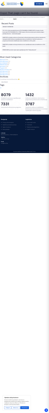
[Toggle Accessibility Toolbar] (46, 410)
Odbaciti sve (15, 407)
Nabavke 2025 (3, 64)
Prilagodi (8, 407)
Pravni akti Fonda (31, 122)
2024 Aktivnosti (4, 61)
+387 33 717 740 (5, 139)
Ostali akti (29, 124)
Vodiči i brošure (31, 129)
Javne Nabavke (3, 63)
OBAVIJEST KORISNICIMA (8, 26)
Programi (2, 68)
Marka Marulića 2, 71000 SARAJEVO (9, 134)
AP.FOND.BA (39, 3)
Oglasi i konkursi (7, 127)
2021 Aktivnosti (4, 71)
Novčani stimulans (4, 69)
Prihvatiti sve (24, 407)
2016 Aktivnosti (4, 74)
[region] (17, 402)
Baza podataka (6, 129)
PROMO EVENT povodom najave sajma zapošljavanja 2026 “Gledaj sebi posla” (19, 49)
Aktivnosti (2, 59)
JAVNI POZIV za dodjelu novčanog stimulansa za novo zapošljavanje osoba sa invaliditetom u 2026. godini (24, 45)
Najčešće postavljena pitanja (9, 124)
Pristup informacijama (8, 122)
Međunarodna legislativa (33, 127)
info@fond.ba (4, 143)
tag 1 (0, 87)
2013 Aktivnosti (4, 73)
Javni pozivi (3, 66)
